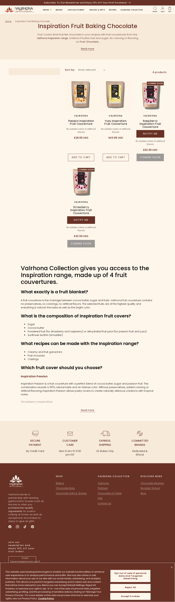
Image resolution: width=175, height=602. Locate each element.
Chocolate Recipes (152, 483)
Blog (143, 493)
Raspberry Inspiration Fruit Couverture (150, 124)
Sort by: (70, 70)
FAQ (100, 498)
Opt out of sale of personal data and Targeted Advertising (130, 576)
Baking (60, 483)
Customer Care (70, 443)
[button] (59, 10)
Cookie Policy (46, 598)
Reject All (130, 587)
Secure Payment (35, 443)
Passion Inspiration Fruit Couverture (81, 122)
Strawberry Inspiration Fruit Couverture (81, 210)
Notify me (150, 133)
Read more (87, 48)
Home (8, 21)
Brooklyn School (150, 488)
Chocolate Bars (65, 488)
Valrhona (103, 483)
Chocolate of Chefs (110, 493)
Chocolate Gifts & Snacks (71, 493)
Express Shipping (105, 443)
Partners (103, 488)
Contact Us (104, 503)
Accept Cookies (130, 596)
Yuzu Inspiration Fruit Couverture (115, 122)
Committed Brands (140, 443)
